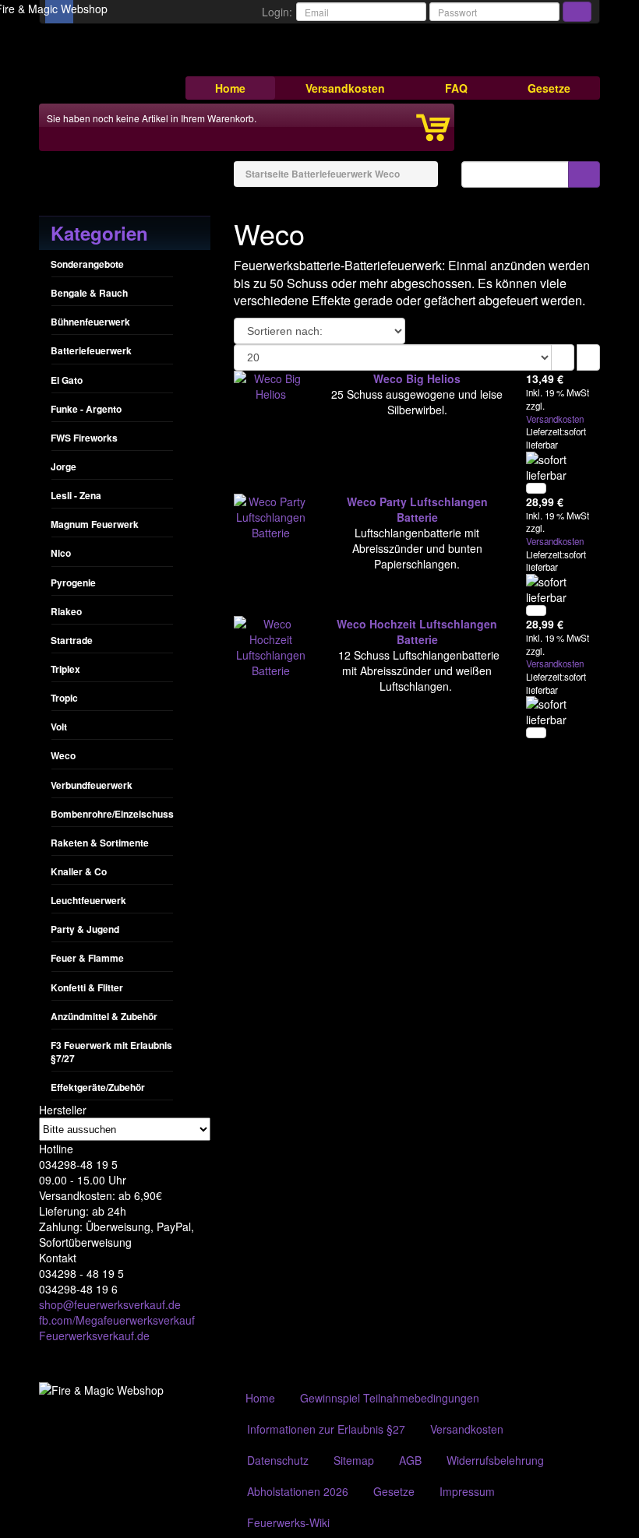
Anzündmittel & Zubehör (104, 1016)
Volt (59, 727)
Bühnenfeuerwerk (90, 322)
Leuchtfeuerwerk (88, 900)
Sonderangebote (87, 264)
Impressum (467, 1491)
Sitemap (354, 1460)
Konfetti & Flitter (87, 987)
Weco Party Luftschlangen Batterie (417, 509)
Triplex (65, 669)
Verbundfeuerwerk (91, 785)
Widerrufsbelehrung (495, 1460)
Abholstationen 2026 (297, 1491)
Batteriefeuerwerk (91, 350)
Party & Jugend (85, 929)
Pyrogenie (73, 582)
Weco (63, 755)
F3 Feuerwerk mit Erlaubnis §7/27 (111, 1051)
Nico (61, 553)
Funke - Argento (86, 409)
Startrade (72, 640)
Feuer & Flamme (87, 958)
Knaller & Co (79, 871)
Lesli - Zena (76, 495)
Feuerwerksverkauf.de (94, 1335)
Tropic (64, 698)
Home (230, 88)
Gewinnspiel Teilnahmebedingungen (389, 1398)
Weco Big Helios (417, 378)
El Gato (67, 380)
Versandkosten (345, 88)
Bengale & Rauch (89, 293)
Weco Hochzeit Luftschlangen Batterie (417, 631)
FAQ (456, 88)
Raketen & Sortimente (100, 843)
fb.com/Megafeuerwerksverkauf (117, 1320)
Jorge (63, 466)
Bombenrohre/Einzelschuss (112, 814)
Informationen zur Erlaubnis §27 (326, 1429)
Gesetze (549, 88)
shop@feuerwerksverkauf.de (110, 1304)
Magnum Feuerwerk (95, 524)
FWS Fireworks (84, 438)
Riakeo (66, 611)
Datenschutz (278, 1460)
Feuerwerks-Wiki (288, 1522)
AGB (410, 1460)
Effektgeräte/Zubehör (98, 1087)
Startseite (267, 174)
